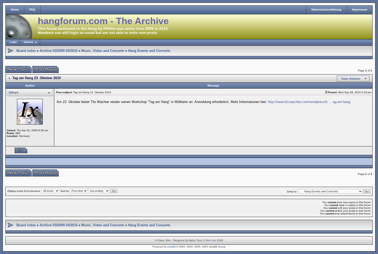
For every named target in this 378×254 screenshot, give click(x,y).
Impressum (359, 9)
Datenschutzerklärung (326, 9)
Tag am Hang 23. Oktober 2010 (36, 78)
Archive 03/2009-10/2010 (58, 51)
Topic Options (350, 78)
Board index (26, 51)
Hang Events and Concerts (149, 51)
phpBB (171, 246)
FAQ (32, 9)
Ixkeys (14, 92)
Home (15, 9)
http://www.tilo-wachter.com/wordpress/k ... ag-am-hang (309, 102)
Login (13, 42)
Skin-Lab (210, 240)
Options (28, 42)
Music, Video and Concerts (102, 51)
